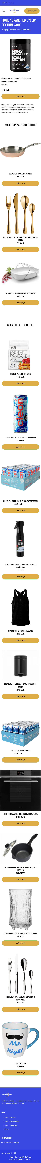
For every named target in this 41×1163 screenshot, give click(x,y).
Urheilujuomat (26, 78)
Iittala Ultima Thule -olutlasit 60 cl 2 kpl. (20, 933)
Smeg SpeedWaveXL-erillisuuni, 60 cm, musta (21, 814)
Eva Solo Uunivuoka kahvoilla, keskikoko (21, 293)
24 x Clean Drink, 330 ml (20, 750)
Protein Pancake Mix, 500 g (20, 374)
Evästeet (28, 1157)
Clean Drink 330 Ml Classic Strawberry (20, 437)
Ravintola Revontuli (12, 1121)
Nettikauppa (32, 11)
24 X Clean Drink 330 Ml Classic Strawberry (20, 501)
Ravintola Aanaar (11, 1125)
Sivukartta (28, 1159)
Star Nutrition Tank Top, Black (20, 631)
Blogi (7, 1129)
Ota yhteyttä (19, 1157)
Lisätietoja (20, 96)
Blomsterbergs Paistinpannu (20, 173)
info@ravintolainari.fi (7, 3)
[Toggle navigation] (4, 11)
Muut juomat (15, 78)
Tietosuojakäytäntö (16, 1159)
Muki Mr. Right (20, 1063)
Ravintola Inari (10, 1117)
